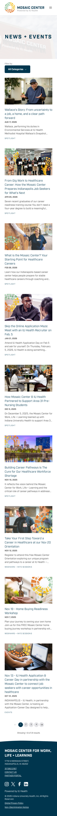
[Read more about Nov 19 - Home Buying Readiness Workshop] (28, 590)
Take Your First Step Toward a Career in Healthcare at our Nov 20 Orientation (28, 542)
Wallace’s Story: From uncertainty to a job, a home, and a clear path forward (28, 114)
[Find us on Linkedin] (26, 784)
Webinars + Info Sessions (18, 567)
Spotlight (10, 138)
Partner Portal (13, 776)
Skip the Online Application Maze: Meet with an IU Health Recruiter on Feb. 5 (28, 330)
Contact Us (11, 772)
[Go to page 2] (41, 724)
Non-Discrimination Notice (17, 807)
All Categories (15, 69)
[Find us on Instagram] (7, 784)
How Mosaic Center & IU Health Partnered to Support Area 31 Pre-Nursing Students (27, 401)
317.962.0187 (11, 769)
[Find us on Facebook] (20, 784)
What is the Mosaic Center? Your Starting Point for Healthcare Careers (26, 259)
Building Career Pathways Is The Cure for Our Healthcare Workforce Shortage (28, 471)
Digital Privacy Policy (14, 803)
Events (8, 712)
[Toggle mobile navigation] (50, 7)
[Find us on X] (13, 784)
